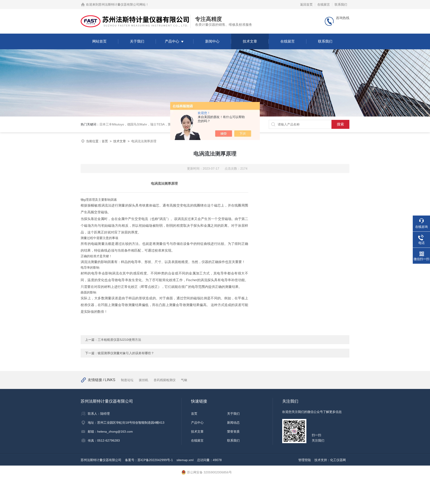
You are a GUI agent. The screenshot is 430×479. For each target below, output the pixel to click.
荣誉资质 (233, 431)
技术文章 (250, 41)
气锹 (184, 380)
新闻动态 (233, 422)
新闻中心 (212, 41)
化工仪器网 (338, 460)
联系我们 (341, 4)
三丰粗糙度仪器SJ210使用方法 (119, 339)
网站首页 (99, 41)
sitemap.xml (185, 460)
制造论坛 (127, 380)
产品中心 (172, 41)
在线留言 (323, 4)
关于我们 (137, 41)
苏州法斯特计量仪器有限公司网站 (122, 4)
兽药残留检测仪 (165, 380)
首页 (105, 141)
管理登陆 (304, 460)
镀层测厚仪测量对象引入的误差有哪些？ (126, 353)
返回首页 (306, 4)
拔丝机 (143, 380)
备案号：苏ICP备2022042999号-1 (149, 460)
